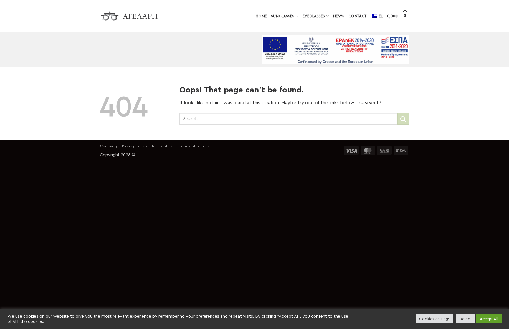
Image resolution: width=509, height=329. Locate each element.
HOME (261, 16)
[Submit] (403, 119)
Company (109, 146)
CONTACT (357, 16)
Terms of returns (194, 146)
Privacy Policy (135, 146)
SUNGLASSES (283, 16)
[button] (398, 16)
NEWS (338, 16)
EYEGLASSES (314, 16)
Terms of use (163, 146)
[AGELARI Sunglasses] (129, 16)
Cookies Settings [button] (434, 319)
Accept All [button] (489, 319)
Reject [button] (465, 319)
